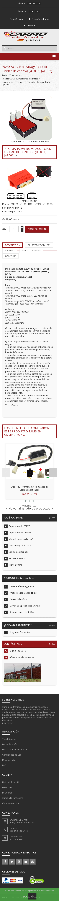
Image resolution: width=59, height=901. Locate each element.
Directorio (7, 787)
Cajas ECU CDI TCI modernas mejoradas (20, 79)
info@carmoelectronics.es (21, 657)
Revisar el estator (17, 558)
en (29, 3)
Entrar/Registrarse (40, 19)
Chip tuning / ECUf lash (20, 545)
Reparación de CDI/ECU (20, 526)
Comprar (31, 25)
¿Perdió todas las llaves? (21, 539)
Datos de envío (9, 744)
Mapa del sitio (9, 760)
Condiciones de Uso (11, 754)
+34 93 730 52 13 (17, 650)
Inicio (4, 75)
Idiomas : (22, 3)
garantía (10, 255)
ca (39, 3)
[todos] (51, 518)
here (25, 896)
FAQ (4, 765)
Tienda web (15, 75)
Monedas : (23, 11)
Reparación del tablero (20, 532)
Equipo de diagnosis (18, 551)
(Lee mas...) (7, 723)
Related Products (39, 245)
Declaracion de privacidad (14, 749)
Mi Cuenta (7, 792)
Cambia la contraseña (12, 797)
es (34, 3)
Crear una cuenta (10, 803)
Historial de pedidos (11, 782)
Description (12, 245)
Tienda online (15, 564)
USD (37, 11)
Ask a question (31, 250)
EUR (31, 11)
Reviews (10, 250)
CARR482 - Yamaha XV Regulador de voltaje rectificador (29, 488)
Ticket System (9, 739)
